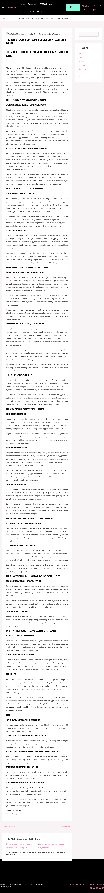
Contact (40, 11)
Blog (32, 11)
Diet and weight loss (14, 814)
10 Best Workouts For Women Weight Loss (51, 852)
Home (22, 4)
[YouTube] (100, 888)
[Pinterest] (103, 888)
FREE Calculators (46, 4)
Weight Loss (83, 77)
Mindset (82, 65)
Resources (32, 4)
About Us (23, 11)
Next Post (67, 827)
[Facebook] (91, 888)
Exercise (82, 57)
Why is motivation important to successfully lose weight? (21, 853)
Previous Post (8, 827)
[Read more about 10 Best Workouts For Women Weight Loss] (53, 846)
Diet (80, 53)
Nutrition (82, 69)
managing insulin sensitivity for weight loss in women (30, 707)
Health (81, 61)
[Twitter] (94, 888)
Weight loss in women (14, 810)
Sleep (81, 73)
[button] (73, 7)
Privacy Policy (90, 884)
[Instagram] (97, 888)
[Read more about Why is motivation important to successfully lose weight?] (21, 846)
